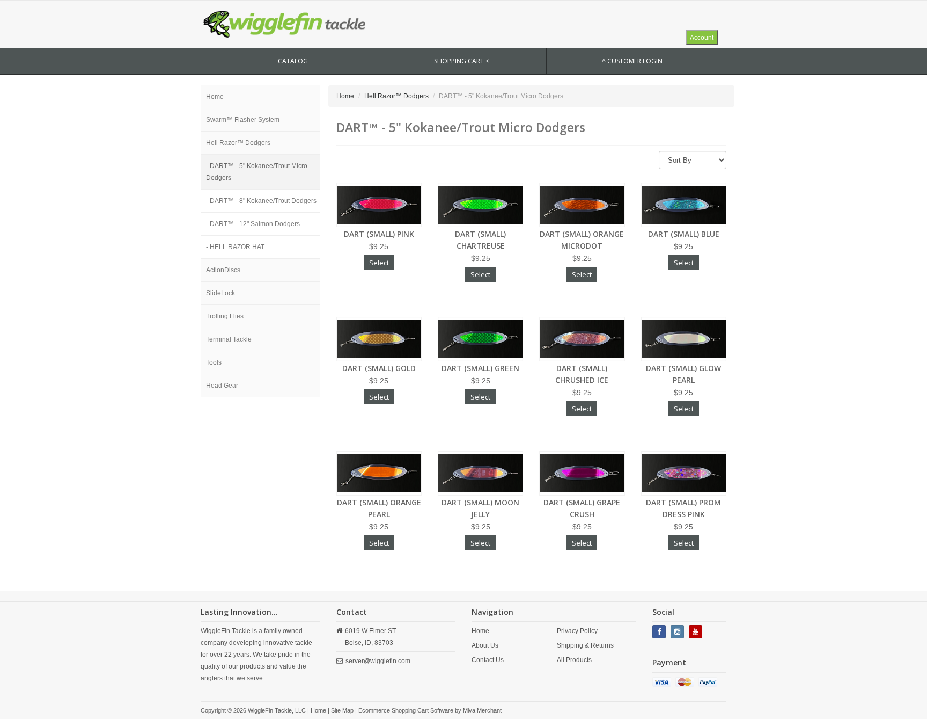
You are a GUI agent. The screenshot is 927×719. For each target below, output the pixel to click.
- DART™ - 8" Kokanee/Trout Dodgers (261, 201)
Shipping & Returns (585, 645)
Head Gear (222, 385)
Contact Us (488, 660)
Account (701, 37)
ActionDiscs (223, 270)
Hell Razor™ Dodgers (238, 143)
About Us (485, 645)
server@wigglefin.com (377, 661)
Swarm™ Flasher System (242, 120)
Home (215, 96)
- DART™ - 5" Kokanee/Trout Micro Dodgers (256, 171)
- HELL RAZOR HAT (235, 247)
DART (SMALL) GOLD (379, 368)
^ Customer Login (632, 61)
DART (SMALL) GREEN (480, 368)
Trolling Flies (225, 316)
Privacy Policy (577, 631)
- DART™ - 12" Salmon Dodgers (253, 224)
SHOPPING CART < (461, 61)
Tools (214, 362)
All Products (574, 660)
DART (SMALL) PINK (379, 234)
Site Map (342, 710)
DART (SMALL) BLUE (683, 234)
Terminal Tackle (229, 339)
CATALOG (293, 61)
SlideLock (220, 293)
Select (379, 262)
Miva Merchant (482, 710)
